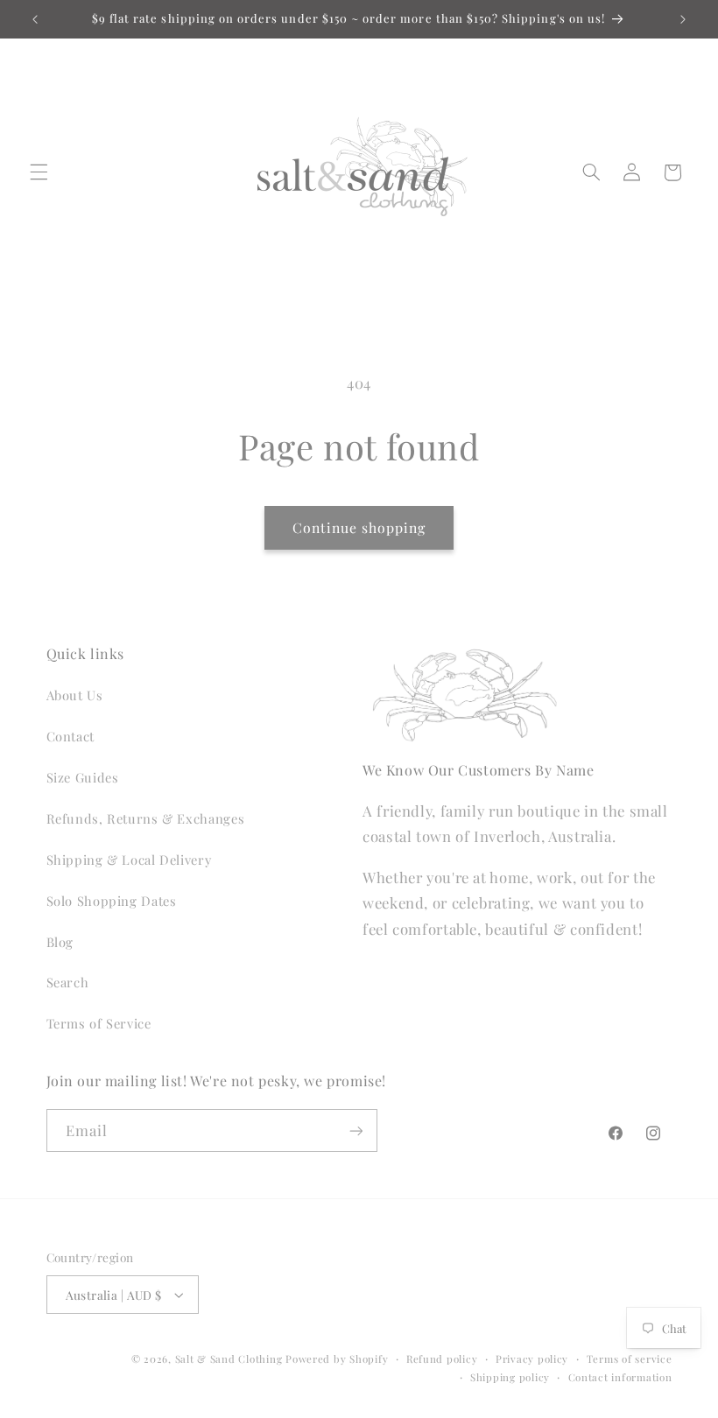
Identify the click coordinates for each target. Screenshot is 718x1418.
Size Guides (82, 777)
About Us (74, 695)
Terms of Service (98, 1023)
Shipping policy (510, 1377)
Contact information (620, 1377)
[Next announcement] (683, 19)
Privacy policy (532, 1358)
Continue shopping (359, 527)
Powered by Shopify (336, 1358)
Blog (60, 942)
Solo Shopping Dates (111, 900)
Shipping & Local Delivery (129, 859)
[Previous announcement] (35, 19)
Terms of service (629, 1358)
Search (67, 982)
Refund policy (442, 1358)
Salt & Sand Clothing (229, 1358)
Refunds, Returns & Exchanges (145, 818)
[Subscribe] (355, 1130)
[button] (38, 172)
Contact (70, 736)
